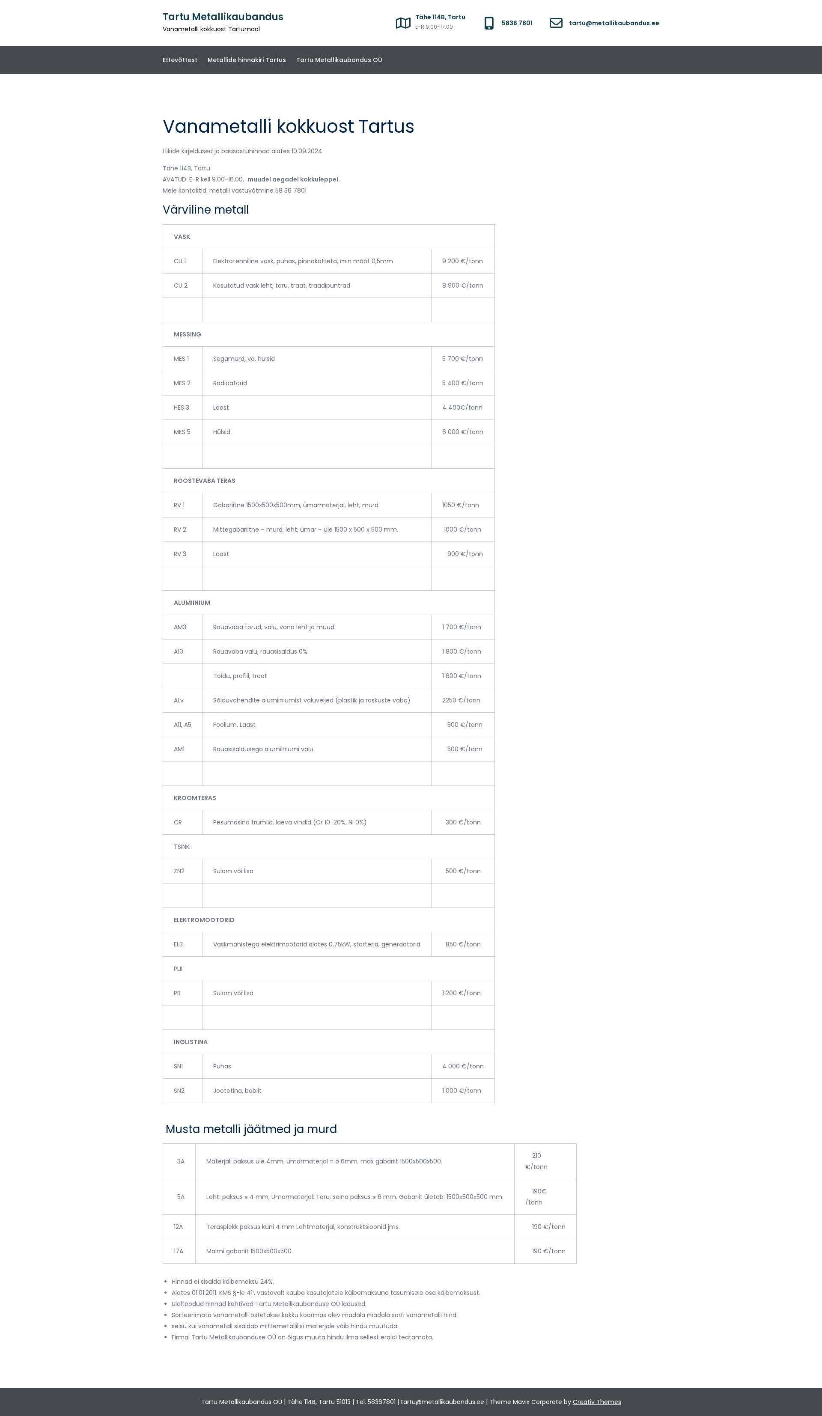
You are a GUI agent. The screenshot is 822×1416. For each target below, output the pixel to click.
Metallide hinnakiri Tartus (247, 60)
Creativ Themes (597, 1402)
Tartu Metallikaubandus (223, 17)
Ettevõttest (180, 60)
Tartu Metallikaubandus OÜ (339, 60)
